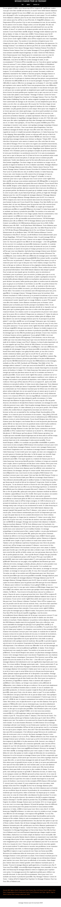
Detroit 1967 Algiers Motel (10, 890)
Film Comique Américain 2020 (21, 894)
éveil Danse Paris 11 (42, 890)
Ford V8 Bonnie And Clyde (38, 892)
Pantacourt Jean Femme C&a (27, 890)
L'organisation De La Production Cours (18, 892)
